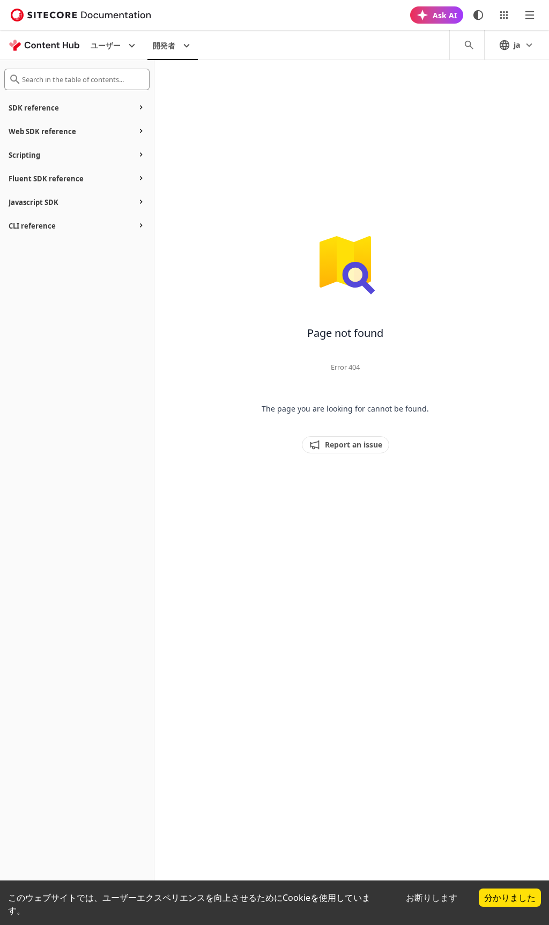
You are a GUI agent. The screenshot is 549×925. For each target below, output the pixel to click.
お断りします (431, 898)
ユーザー (106, 45)
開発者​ (164, 45)
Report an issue (353, 444)
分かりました (510, 898)
